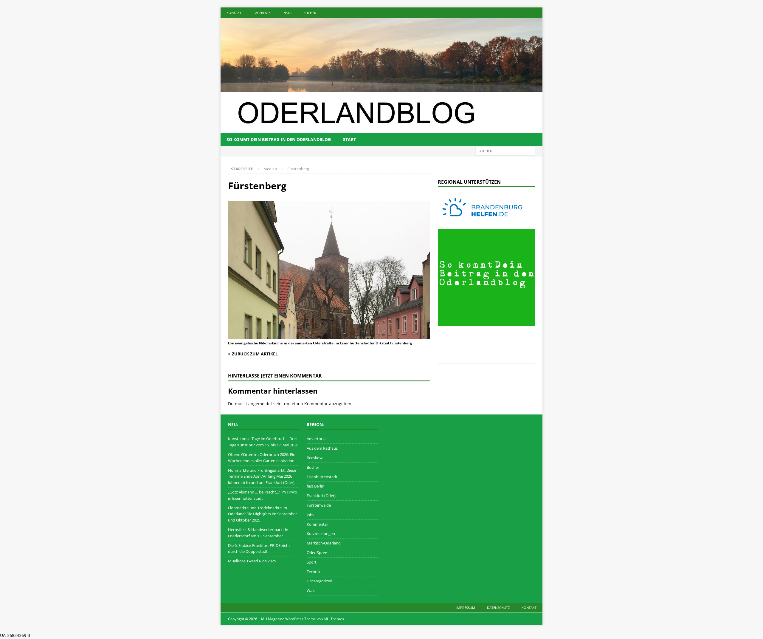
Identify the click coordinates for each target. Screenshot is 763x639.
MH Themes (334, 618)
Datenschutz (498, 607)
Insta (287, 12)
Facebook (262, 12)
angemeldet (260, 403)
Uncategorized (319, 581)
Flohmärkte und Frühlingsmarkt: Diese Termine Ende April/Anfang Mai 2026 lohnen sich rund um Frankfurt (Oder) (262, 476)
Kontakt (234, 12)
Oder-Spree (317, 552)
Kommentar (317, 524)
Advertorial (316, 438)
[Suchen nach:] (505, 151)
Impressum (465, 607)
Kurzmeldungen (321, 533)
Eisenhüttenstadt (322, 476)
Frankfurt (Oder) (321, 495)
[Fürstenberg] (329, 336)
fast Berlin (315, 486)
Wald (311, 590)
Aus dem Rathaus (322, 448)
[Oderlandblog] (381, 89)
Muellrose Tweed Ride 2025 (252, 561)
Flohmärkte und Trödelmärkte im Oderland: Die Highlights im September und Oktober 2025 (262, 514)
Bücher (309, 12)
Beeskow (314, 457)
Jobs (310, 514)
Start (349, 139)
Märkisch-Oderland (324, 543)
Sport (312, 562)
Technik (313, 571)
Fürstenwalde (319, 505)
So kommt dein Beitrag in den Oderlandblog (279, 139)
